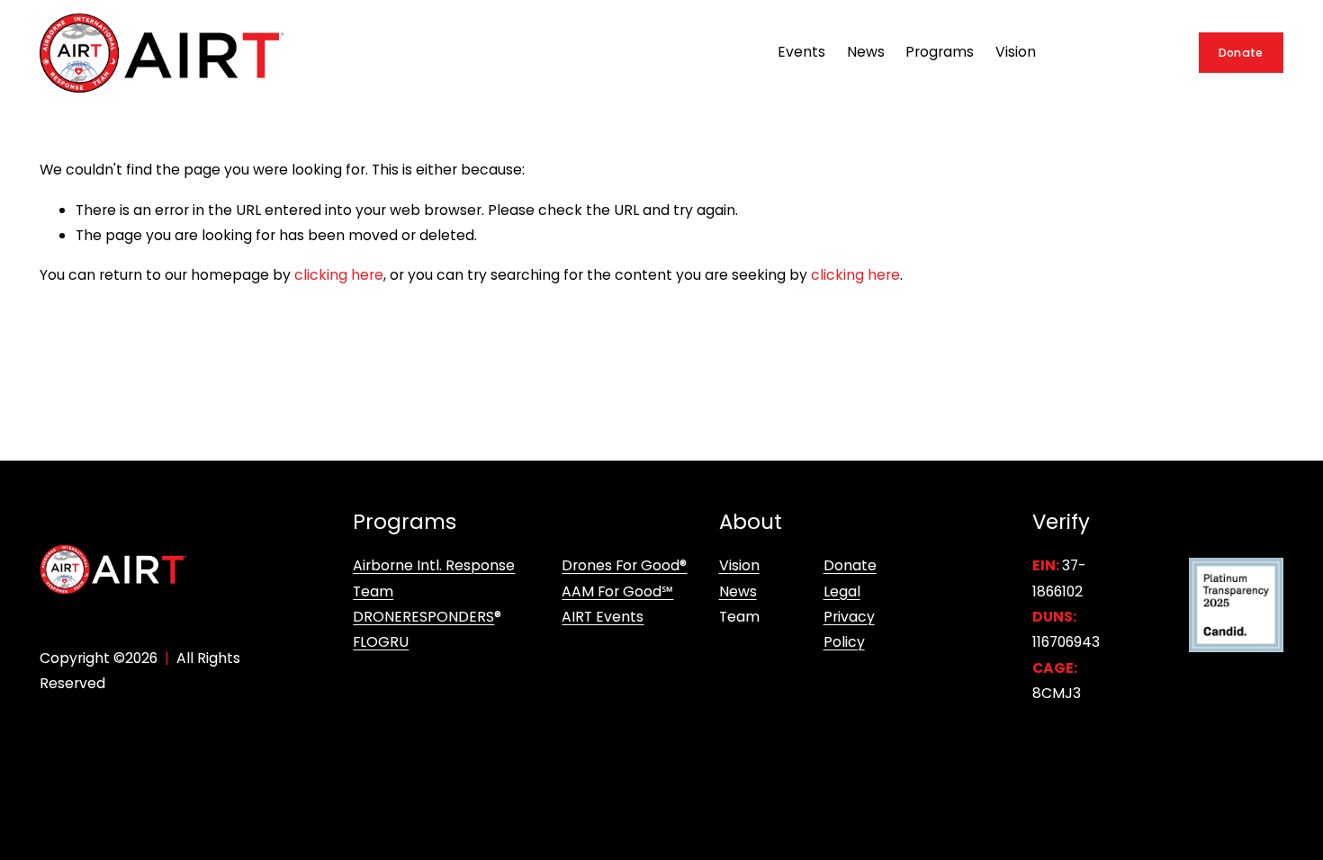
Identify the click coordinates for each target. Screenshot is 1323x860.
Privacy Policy (849, 629)
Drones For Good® (624, 565)
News (866, 51)
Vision (1015, 51)
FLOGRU (381, 642)
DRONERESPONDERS (423, 616)
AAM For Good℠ (617, 591)
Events (801, 51)
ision (744, 565)
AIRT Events (603, 616)
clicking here (338, 274)
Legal (842, 591)
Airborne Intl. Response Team (434, 578)
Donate (1241, 52)
